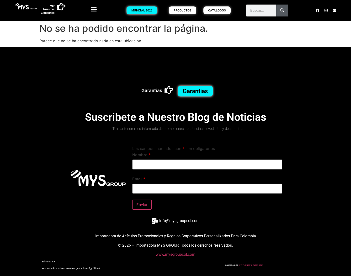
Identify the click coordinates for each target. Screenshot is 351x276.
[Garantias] (169, 90)
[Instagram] (326, 10)
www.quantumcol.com (251, 265)
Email (138, 179)
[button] (94, 9)
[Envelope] (334, 10)
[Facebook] (317, 10)
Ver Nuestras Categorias (47, 9)
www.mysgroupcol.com (175, 254)
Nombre (141, 155)
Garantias (151, 90)
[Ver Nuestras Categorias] (61, 6)
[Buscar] (282, 10)
